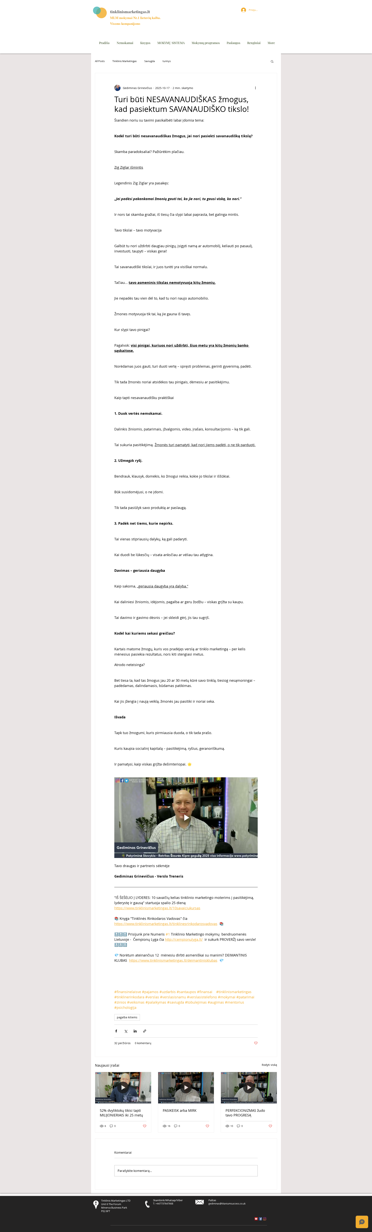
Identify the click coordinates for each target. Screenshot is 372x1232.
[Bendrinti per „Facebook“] (116, 1031)
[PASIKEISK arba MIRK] (186, 1087)
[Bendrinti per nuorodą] (144, 1031)
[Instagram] (264, 1218)
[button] (272, 61)
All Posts (100, 61)
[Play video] (186, 817)
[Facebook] (260, 1218)
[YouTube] (256, 1218)
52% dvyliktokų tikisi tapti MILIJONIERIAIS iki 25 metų (121, 1112)
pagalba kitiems (127, 1017)
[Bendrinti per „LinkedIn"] (135, 1031)
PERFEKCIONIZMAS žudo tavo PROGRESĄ (245, 1112)
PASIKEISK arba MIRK (179, 1110)
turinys (167, 61)
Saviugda (149, 61)
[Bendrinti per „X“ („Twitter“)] (125, 1031)
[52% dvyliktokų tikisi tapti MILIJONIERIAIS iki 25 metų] (123, 1087)
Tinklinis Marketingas (124, 61)
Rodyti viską (269, 1065)
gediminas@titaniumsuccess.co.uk (226, 1203)
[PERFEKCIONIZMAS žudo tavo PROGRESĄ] (249, 1087)
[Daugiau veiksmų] (255, 88)
